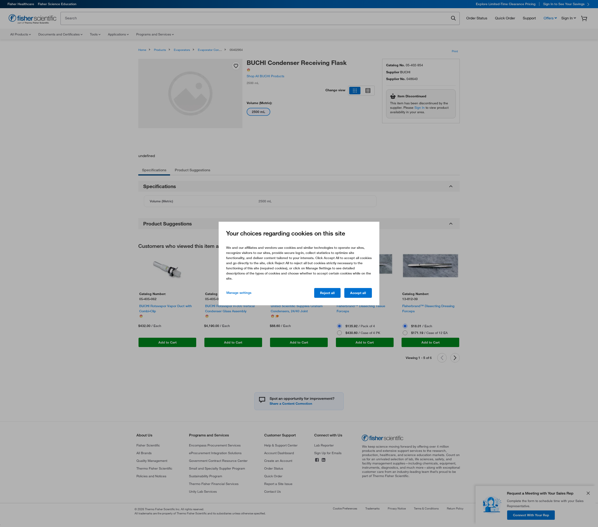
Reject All (327, 293)
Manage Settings (238, 293)
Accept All (358, 293)
